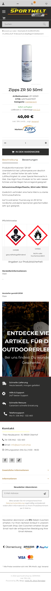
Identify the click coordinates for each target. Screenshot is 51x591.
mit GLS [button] (36, 110)
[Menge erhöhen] (46, 143)
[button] (18, 3)
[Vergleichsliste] (32, 4)
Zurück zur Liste (9, 31)
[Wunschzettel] (46, 4)
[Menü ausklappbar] (3, 11)
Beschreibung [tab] (10, 159)
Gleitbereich (31, 102)
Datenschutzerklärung (15, 503)
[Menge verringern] (5, 143)
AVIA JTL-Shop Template (35, 581)
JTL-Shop (20, 581)
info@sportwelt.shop (21, 445)
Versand (35, 121)
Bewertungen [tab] (30, 159)
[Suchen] (45, 24)
